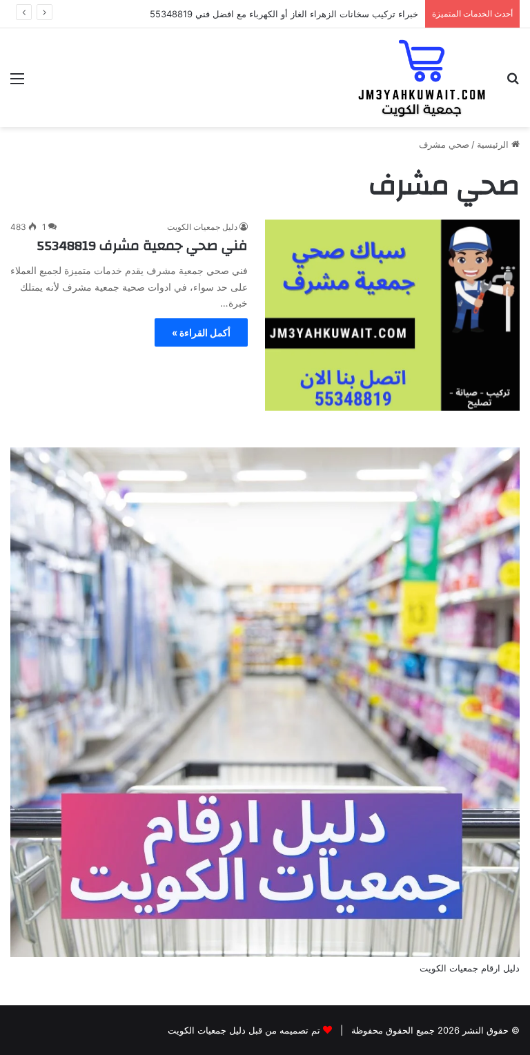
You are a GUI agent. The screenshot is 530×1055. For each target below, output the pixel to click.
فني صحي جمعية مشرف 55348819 (142, 245)
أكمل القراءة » (201, 332)
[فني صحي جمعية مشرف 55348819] (392, 315)
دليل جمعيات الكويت (202, 227)
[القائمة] (17, 83)
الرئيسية (494, 144)
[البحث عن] (513, 83)
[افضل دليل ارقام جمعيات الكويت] (422, 77)
